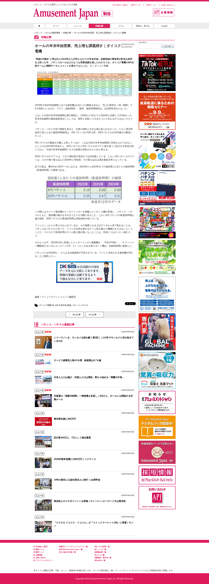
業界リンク (151, 5)
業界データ (136, 5)
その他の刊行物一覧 (68, 552)
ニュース (78, 26)
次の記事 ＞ (95, 314)
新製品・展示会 (143, 26)
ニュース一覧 (101, 549)
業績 (69, 305)
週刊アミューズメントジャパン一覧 (74, 547)
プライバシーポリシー (44, 560)
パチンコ (76, 305)
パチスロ (84, 305)
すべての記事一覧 (103, 547)
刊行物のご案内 (120, 5)
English (164, 26)
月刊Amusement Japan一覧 (71, 549)
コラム (121, 26)
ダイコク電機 (45, 305)
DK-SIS (55, 305)
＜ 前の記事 (75, 314)
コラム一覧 (100, 555)
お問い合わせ (167, 5)
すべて (56, 26)
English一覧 (100, 560)
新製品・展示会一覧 (103, 558)
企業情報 (39, 555)
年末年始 (63, 305)
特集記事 (99, 26)
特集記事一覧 (101, 552)
